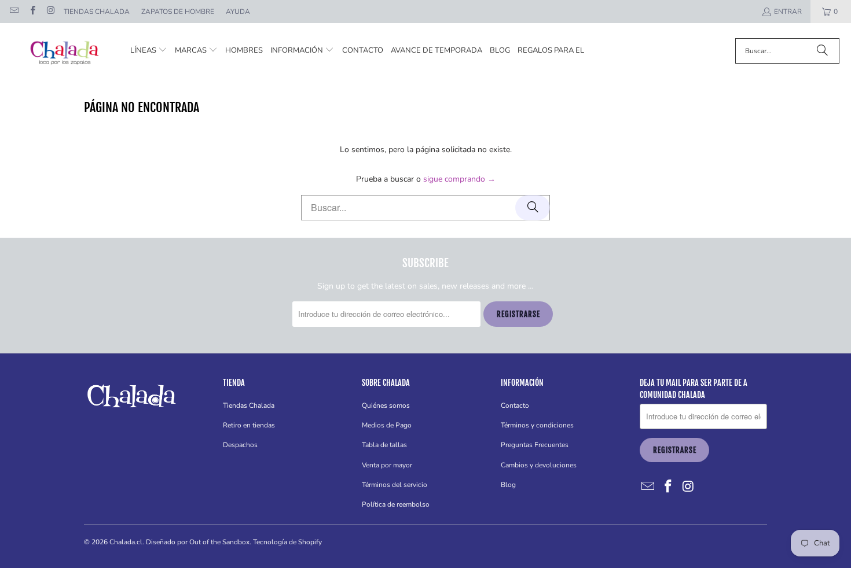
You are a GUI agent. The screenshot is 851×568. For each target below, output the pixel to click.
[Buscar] (822, 51)
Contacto (515, 405)
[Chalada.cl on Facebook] (31, 11)
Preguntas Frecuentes (534, 444)
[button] (148, 50)
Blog (508, 484)
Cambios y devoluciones (539, 465)
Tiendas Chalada (97, 11)
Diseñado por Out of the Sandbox (198, 542)
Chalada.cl (125, 542)
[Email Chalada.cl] (14, 11)
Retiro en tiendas (249, 425)
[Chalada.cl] (65, 50)
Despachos (240, 444)
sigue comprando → (459, 179)
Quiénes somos (386, 405)
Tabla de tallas (384, 444)
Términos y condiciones (537, 425)
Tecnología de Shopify (287, 542)
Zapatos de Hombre (177, 11)
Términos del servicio (394, 484)
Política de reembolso (396, 504)
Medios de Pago (387, 425)
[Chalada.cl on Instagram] (50, 11)
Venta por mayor (387, 465)
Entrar (788, 11)
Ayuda (238, 11)
